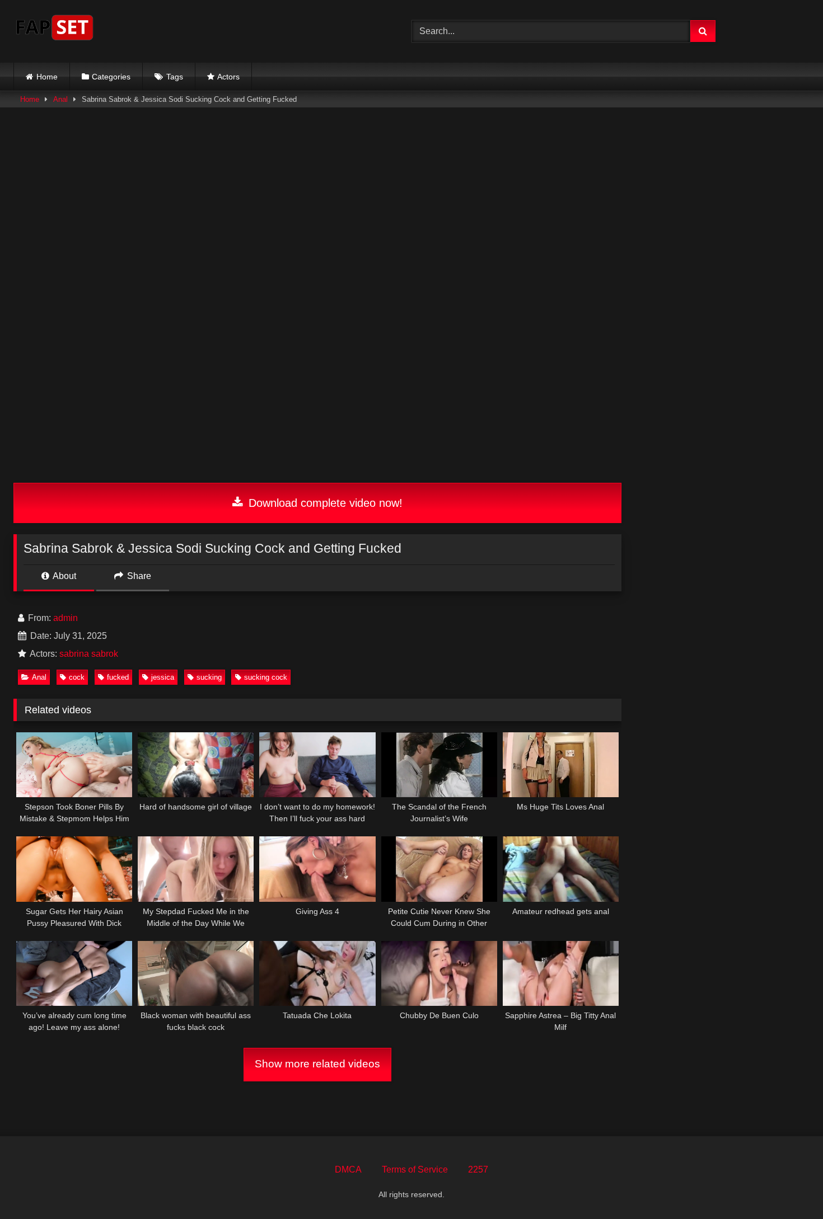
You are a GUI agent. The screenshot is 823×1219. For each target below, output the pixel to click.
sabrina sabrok (88, 653)
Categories (111, 76)
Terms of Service (415, 1169)
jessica (162, 677)
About (63, 576)
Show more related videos (317, 1064)
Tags (174, 76)
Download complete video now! (324, 503)
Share (138, 576)
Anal (60, 99)
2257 (478, 1169)
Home (47, 76)
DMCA (348, 1169)
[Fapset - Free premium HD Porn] (54, 29)
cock (77, 677)
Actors (228, 76)
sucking (209, 677)
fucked (118, 677)
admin (65, 618)
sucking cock (265, 677)
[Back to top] (788, 1186)
